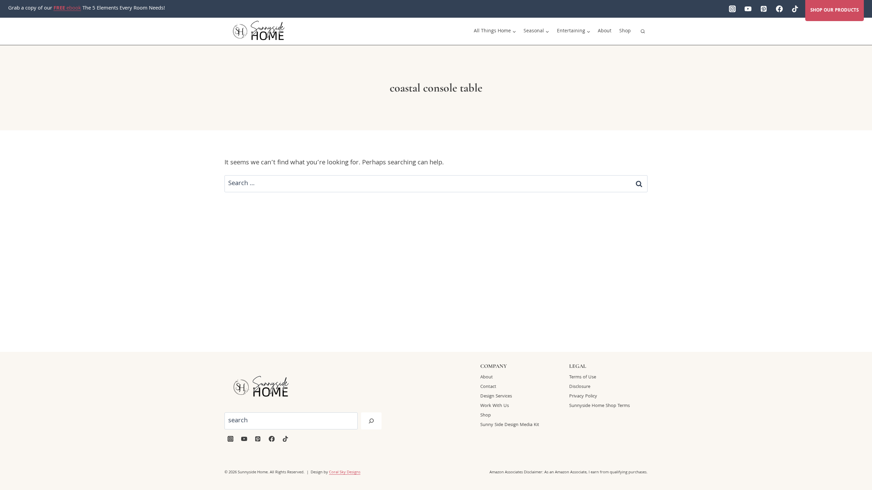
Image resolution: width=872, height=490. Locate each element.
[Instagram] (732, 9)
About (604, 31)
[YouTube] (748, 9)
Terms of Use (582, 377)
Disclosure (579, 387)
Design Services (496, 396)
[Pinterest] (763, 9)
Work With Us (494, 406)
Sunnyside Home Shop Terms (599, 406)
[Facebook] (779, 9)
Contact (488, 387)
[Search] (371, 420)
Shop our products (834, 10)
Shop (625, 31)
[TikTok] (795, 9)
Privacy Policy (583, 396)
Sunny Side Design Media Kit (509, 425)
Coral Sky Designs (344, 472)
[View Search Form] (643, 31)
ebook (67, 8)
